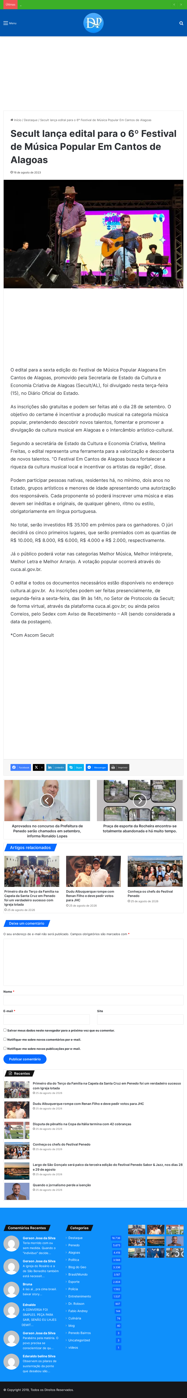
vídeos (73, 1347)
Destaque (31, 120)
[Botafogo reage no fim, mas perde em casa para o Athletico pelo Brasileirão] (175, 1253)
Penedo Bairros (79, 1333)
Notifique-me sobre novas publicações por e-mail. (44, 1048)
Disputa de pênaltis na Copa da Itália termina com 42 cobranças (65, 4)
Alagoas (74, 1252)
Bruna (27, 1284)
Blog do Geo (77, 1267)
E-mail (9, 1011)
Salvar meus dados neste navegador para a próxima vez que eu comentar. (61, 1030)
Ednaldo (29, 1305)
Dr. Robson (76, 1303)
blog (71, 1325)
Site (100, 1011)
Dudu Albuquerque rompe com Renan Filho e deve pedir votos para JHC (90, 895)
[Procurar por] (181, 24)
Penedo (74, 1245)
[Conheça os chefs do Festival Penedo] (155, 871)
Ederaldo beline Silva (39, 1356)
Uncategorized (79, 1340)
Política (73, 1260)
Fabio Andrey (78, 1311)
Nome (8, 991)
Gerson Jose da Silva (39, 1238)
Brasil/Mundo (78, 1274)
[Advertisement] (93, 72)
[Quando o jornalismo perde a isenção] (16, 1191)
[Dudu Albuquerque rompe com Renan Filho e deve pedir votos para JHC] (93, 871)
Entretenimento (79, 1296)
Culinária (74, 1318)
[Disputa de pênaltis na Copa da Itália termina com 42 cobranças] (16, 1130)
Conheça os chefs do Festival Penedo (62, 1144)
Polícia (73, 1289)
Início (17, 120)
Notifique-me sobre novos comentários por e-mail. (44, 1039)
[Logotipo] (93, 23)
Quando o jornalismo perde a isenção (62, 1185)
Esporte (74, 1282)
